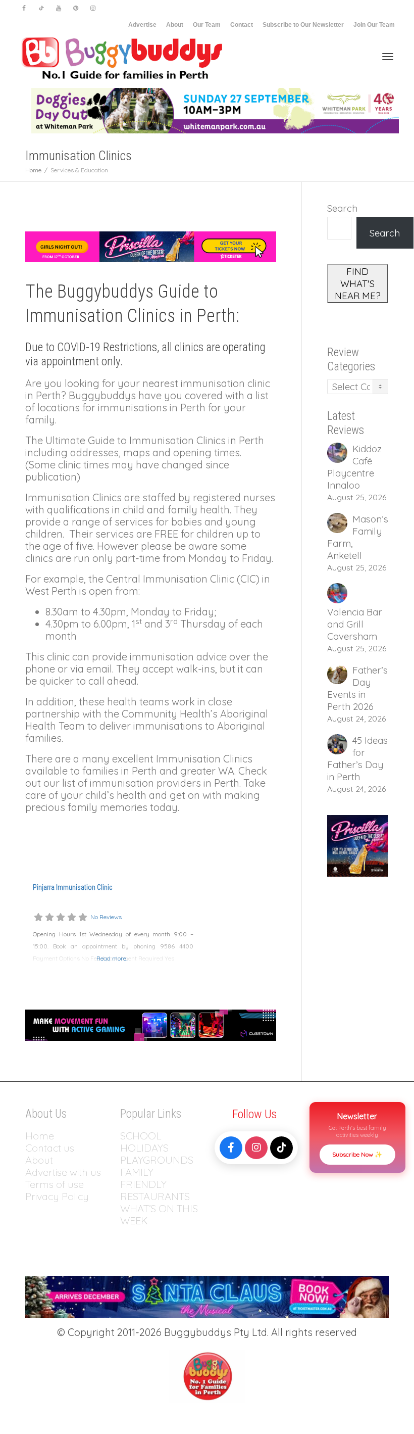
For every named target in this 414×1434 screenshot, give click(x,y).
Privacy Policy (58, 1196)
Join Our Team (374, 24)
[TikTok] (281, 1147)
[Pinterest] (75, 8)
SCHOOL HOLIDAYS (144, 1141)
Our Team (207, 24)
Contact (241, 24)
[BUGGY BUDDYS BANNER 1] (150, 246)
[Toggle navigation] (388, 56)
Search (342, 208)
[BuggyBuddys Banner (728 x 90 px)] (150, 1024)
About (174, 24)
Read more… (113, 958)
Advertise (142, 24)
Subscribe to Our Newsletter (303, 24)
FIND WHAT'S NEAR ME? (358, 283)
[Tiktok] (41, 8)
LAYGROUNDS (159, 1160)
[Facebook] (24, 8)
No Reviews (106, 917)
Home (39, 1135)
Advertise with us (63, 1172)
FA (126, 1172)
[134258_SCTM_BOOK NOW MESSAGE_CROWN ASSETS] (207, 1295)
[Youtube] (58, 8)
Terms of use (54, 1184)
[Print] (358, 845)
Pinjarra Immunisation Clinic (72, 887)
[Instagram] (92, 8)
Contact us (49, 1147)
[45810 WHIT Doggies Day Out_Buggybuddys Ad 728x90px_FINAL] (215, 109)
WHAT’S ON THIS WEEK (159, 1214)
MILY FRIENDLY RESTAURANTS (155, 1184)
